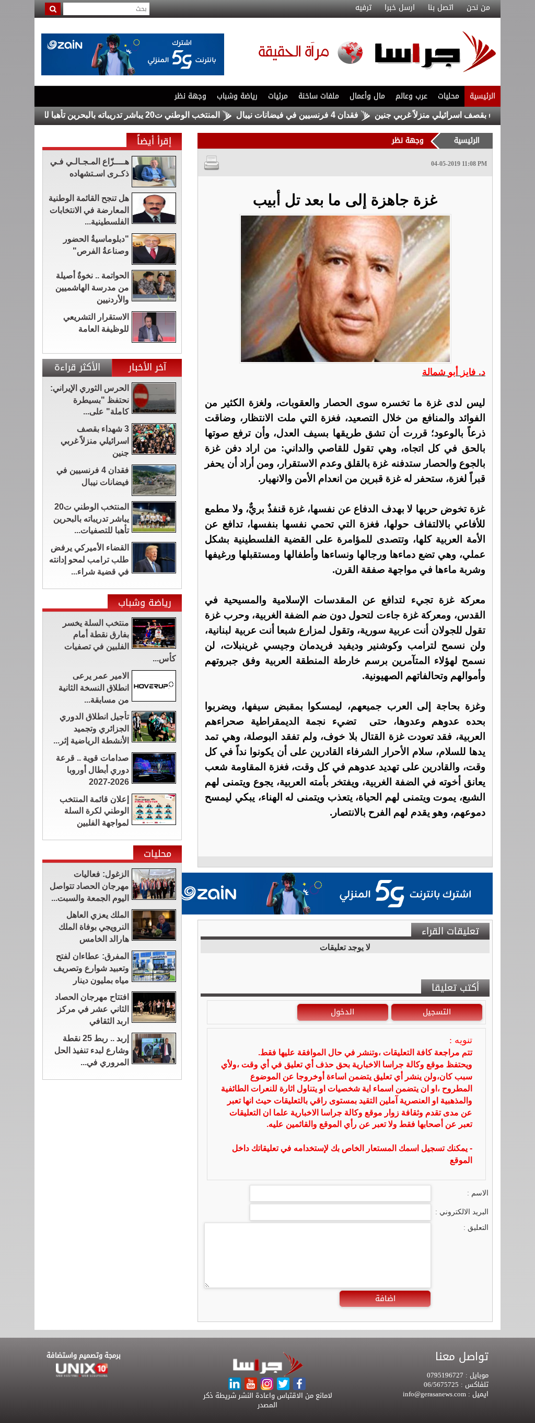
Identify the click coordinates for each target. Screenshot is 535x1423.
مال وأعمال (367, 96)
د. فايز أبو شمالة (453, 372)
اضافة (385, 1298)
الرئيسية (482, 96)
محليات (448, 96)
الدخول (342, 1011)
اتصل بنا (440, 8)
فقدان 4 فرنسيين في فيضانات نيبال (328, 114)
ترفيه (363, 8)
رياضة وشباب (237, 96)
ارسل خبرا (400, 8)
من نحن (478, 8)
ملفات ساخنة (318, 96)
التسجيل (437, 1011)
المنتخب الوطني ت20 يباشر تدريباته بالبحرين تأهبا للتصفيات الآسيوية (134, 114)
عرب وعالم (411, 96)
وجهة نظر (190, 96)
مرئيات (278, 96)
